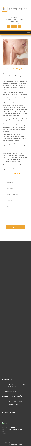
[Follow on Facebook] (8, 26)
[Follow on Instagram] (12, 26)
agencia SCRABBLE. (17, 444)
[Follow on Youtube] (19, 26)
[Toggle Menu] (28, 32)
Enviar (15, 227)
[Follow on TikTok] (15, 26)
